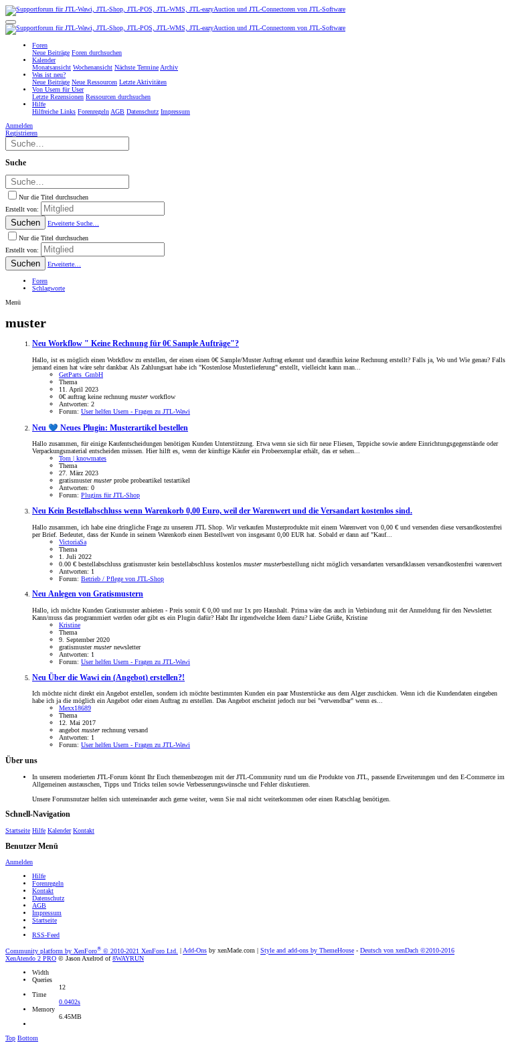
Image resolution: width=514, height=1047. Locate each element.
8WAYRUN (128, 958)
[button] (10, 22)
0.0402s (69, 1001)
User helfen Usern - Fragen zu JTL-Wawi (135, 411)
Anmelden (19, 862)
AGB (39, 905)
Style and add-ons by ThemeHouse (307, 951)
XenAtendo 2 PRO (30, 958)
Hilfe (39, 830)
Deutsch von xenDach (407, 951)
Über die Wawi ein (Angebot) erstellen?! (108, 677)
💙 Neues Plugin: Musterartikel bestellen (110, 428)
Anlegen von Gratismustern (87, 594)
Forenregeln (48, 883)
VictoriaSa (72, 542)
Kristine (69, 625)
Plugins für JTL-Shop (110, 495)
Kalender (59, 830)
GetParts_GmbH (81, 374)
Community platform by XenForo (91, 951)
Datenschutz (48, 898)
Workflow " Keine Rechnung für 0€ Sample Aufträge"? (135, 343)
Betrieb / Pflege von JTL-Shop (122, 578)
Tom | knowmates (82, 458)
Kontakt (83, 830)
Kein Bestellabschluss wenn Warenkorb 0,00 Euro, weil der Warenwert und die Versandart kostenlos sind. (222, 511)
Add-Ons (195, 951)
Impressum (47, 912)
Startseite (17, 830)
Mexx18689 (75, 708)
